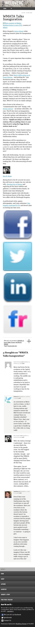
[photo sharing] (12, 23)
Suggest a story (5, 594)
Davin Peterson (17, 362)
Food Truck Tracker (6, 600)
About (2, 579)
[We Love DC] (18, 4)
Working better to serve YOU (12, 25)
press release (19, 31)
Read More (10, 611)
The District (18, 342)
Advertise (3, 589)
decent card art (8, 109)
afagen (5, 27)
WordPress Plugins (21, 623)
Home (4, 8)
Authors (3, 584)
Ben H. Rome (7, 176)
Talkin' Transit (11, 342)
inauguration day (12, 346)
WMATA (6, 344)
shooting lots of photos (14, 184)
